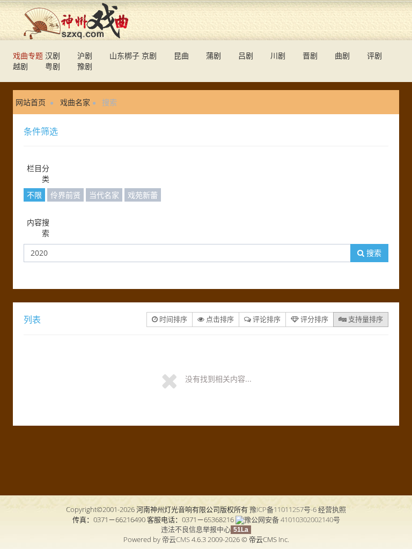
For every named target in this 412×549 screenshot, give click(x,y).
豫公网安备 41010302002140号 (292, 519)
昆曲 (181, 55)
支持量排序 (365, 319)
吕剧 (245, 55)
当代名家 (104, 195)
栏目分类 (38, 173)
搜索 (372, 253)
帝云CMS (176, 539)
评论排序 (266, 319)
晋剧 (310, 55)
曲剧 (342, 55)
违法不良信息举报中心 (196, 529)
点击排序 (219, 319)
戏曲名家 (75, 102)
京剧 (149, 55)
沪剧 (84, 55)
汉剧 (52, 55)
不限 (34, 195)
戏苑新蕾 (143, 195)
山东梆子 (124, 55)
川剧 (277, 55)
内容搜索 (38, 227)
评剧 (374, 55)
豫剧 (84, 66)
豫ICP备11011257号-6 (283, 509)
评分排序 (313, 319)
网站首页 (31, 102)
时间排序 (172, 319)
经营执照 (332, 509)
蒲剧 (213, 55)
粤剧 (52, 66)
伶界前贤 (65, 195)
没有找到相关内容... (218, 379)
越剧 (20, 66)
